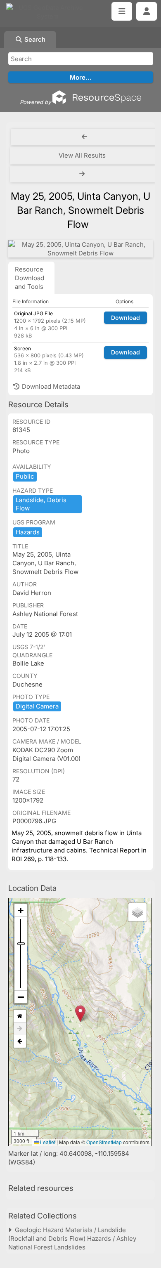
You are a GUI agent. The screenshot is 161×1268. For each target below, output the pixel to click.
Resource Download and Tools (29, 277)
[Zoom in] (20, 910)
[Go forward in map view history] (20, 1028)
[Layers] (137, 912)
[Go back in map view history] (20, 1041)
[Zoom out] (20, 997)
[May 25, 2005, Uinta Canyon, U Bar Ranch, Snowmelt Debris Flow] (80, 248)
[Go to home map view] (20, 1016)
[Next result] (83, 174)
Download (125, 317)
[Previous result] (84, 137)
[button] (80, 1013)
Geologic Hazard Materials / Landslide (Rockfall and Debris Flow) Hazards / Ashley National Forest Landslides (72, 1238)
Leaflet (47, 1141)
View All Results (82, 155)
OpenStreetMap (104, 1141)
